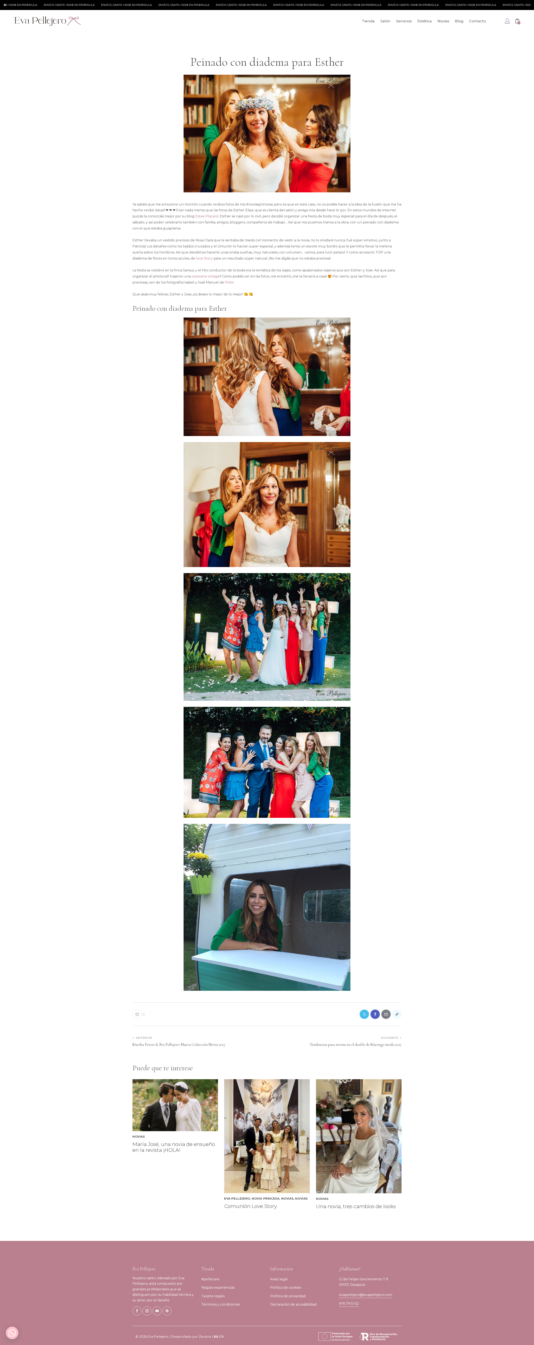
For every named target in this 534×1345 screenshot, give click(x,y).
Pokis (229, 282)
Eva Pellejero (237, 1198)
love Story (204, 258)
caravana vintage (205, 276)
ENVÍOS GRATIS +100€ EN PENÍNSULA (81, 4)
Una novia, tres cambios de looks (356, 1206)
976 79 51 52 (349, 1304)
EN (221, 1337)
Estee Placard (206, 216)
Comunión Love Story (250, 1206)
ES (216, 1337)
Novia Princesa (265, 1198)
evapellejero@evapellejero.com (365, 1295)
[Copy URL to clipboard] (397, 1014)
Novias (138, 1136)
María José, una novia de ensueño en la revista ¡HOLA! (173, 1147)
